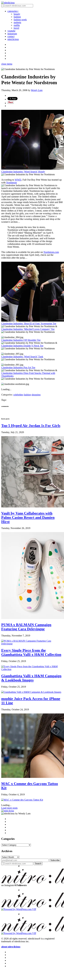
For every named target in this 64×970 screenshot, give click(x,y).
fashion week (20, 19)
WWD (18, 179)
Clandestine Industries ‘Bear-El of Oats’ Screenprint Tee (28, 323)
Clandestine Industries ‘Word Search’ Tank (22, 356)
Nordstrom (11, 182)
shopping (36, 394)
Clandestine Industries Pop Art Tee (18, 367)
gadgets (17, 22)
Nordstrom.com (51, 252)
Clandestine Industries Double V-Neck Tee (22, 345)
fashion (17, 16)
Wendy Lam (37, 90)
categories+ (13, 11)
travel (16, 28)
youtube (11, 30)
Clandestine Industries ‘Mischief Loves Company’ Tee (28, 329)
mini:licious (13, 39)
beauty (17, 14)
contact (10, 36)
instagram (12, 33)
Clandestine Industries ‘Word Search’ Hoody (23, 171)
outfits (17, 25)
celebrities (18, 394)
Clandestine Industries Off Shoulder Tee (21, 340)
